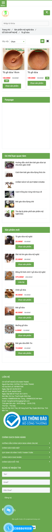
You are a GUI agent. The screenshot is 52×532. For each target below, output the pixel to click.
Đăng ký (8, 497)
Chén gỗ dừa (20, 290)
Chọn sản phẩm (11, 86)
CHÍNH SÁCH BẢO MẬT (11, 448)
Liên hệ (21, 282)
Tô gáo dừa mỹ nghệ (23, 236)
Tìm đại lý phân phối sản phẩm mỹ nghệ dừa (29, 212)
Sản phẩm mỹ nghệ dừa (25, 30)
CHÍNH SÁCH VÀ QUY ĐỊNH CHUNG (30, 182)
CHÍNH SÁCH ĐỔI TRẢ (10, 462)
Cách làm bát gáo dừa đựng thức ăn (30, 172)
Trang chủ (7, 30)
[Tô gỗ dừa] (26, 413)
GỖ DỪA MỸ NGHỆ (10, 32)
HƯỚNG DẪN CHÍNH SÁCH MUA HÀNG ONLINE (20, 443)
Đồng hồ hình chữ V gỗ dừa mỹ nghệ (30, 272)
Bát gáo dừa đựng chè (24, 202)
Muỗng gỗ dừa (21, 325)
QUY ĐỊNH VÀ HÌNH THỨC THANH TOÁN (17, 453)
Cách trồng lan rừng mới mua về (28, 192)
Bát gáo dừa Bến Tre (23, 343)
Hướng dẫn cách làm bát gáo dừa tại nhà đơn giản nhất (30, 163)
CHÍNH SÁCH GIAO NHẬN (11, 457)
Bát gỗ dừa (20, 307)
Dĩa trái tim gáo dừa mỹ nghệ (27, 254)
